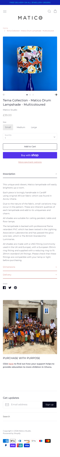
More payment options (30, 162)
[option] (30, 64)
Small (8, 127)
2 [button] (30, 94)
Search (6, 416)
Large (34, 127)
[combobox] (30, 136)
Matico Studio (10, 109)
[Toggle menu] (5, 11)
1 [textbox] (5, 138)
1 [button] (27, 94)
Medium (21, 127)
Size (4, 122)
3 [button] (33, 94)
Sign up (49, 404)
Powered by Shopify (12, 433)
